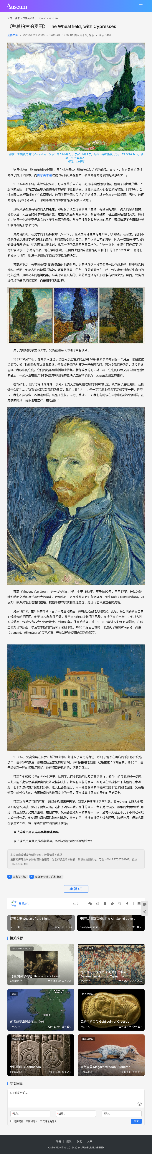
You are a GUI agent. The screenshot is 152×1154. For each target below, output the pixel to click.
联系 (79, 1141)
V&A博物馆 (87, 948)
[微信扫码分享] (90, 903)
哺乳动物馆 (87, 1039)
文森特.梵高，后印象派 (48, 876)
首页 (9, 18)
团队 (69, 1141)
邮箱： (61, 1113)
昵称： (16, 1113)
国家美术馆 (80, 35)
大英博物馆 (87, 993)
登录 (58, 1141)
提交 (136, 1121)
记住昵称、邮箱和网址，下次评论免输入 (35, 1121)
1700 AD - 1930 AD (61, 35)
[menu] (141, 6)
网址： (107, 1113)
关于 (89, 1141)
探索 (91, 35)
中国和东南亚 (18, 1039)
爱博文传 (12, 35)
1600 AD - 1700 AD (22, 948)
